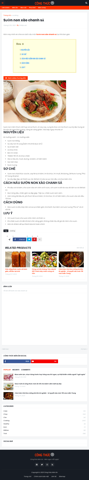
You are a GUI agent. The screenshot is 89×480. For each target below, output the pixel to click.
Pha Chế (32, 8)
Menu (18, 44)
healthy (44, 424)
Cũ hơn (83, 349)
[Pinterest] (34, 239)
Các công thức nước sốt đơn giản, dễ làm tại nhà (16, 270)
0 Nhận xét (23, 25)
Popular (7, 370)
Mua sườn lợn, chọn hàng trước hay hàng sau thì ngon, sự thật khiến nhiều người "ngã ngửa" (50, 374)
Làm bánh (6, 8)
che (44, 417)
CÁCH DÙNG (25, 63)
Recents (15, 370)
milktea (44, 430)
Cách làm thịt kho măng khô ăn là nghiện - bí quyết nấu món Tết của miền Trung (71, 271)
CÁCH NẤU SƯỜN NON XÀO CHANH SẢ (33, 58)
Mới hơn (6, 349)
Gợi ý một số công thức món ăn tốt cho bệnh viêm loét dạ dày (38, 384)
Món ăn (15, 8)
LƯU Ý (23, 67)
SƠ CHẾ (23, 54)
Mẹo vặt (23, 8)
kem (44, 427)
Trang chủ (7, 15)
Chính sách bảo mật (41, 476)
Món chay (42, 8)
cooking (15, 15)
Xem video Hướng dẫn (17, 78)
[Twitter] (29, 239)
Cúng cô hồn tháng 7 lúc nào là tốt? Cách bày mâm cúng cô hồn (44, 271)
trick (44, 433)
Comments (25, 370)
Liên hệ (53, 476)
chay (44, 414)
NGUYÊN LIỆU (25, 49)
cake (44, 411)
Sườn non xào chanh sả (46, 34)
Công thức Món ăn (51, 472)
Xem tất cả (80, 248)
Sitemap (62, 476)
